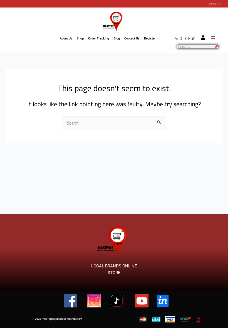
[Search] (216, 46)
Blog (117, 38)
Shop (80, 38)
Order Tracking (98, 38)
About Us (66, 38)
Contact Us (132, 38)
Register (150, 38)
